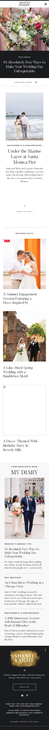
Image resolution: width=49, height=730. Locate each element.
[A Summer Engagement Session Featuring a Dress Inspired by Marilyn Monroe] (24, 264)
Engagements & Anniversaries (24, 145)
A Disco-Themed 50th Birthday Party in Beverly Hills (20, 445)
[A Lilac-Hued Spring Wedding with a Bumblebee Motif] (24, 336)
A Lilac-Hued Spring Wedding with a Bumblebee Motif (18, 372)
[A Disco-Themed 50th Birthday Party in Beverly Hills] (24, 410)
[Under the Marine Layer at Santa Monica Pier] (24, 116)
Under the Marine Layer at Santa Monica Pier (24, 157)
